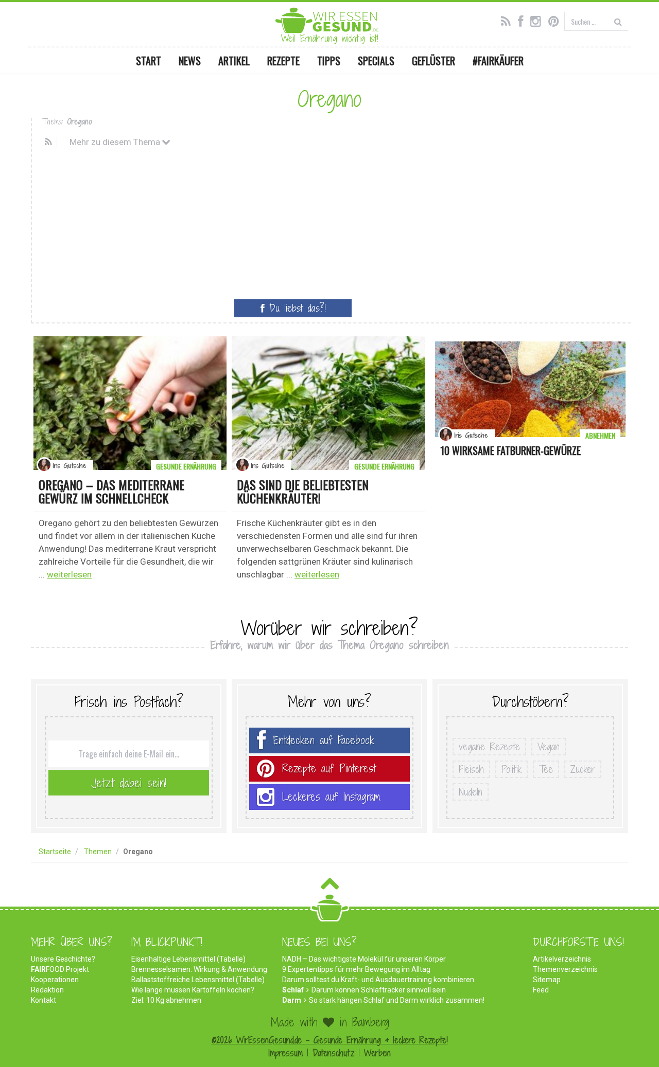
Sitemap (547, 979)
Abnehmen (600, 435)
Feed (541, 990)
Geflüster (433, 60)
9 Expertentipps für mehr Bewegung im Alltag (356, 969)
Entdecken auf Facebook (323, 740)
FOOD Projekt (60, 969)
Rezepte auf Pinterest (329, 768)
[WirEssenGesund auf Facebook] (523, 20)
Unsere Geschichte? (63, 959)
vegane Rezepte (489, 746)
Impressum (285, 1053)
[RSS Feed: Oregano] (49, 142)
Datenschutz (333, 1053)
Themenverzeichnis (565, 969)
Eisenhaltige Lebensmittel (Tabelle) (188, 959)
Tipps (328, 60)
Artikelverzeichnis (562, 959)
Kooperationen (55, 979)
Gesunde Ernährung (186, 466)
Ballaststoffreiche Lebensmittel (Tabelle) (198, 979)
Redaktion (47, 990)
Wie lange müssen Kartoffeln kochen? (192, 990)
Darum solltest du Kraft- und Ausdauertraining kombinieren (378, 979)
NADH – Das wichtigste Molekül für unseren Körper (364, 959)
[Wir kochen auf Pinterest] (556, 20)
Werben (377, 1053)
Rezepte (283, 60)
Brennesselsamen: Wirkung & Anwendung (199, 969)
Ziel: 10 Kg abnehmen (166, 1000)
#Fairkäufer (498, 60)
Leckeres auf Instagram (331, 796)
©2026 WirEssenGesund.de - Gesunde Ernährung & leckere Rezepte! (330, 1040)
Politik (511, 769)
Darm (291, 1000)
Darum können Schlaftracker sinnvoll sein (378, 990)
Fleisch (471, 769)
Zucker (582, 769)
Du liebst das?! (295, 308)
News (190, 60)
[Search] (618, 21)
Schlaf (293, 990)
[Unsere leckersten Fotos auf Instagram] (538, 20)
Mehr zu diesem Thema (116, 142)
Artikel (234, 60)
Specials (376, 60)
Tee (546, 769)
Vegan (548, 746)
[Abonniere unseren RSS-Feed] (508, 20)
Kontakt (43, 1000)
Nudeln (470, 792)
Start (148, 60)
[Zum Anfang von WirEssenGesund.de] (329, 887)
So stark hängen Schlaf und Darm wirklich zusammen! (396, 1000)
